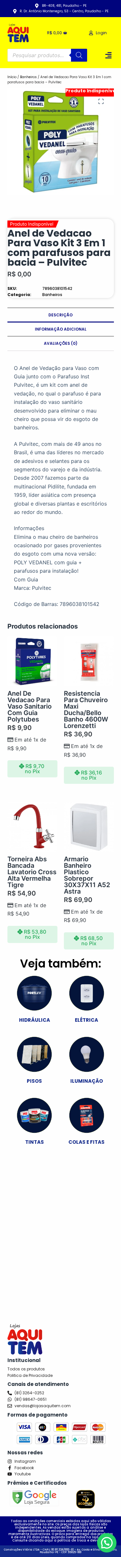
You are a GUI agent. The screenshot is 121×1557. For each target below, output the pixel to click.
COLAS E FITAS (86, 1142)
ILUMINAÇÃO (86, 1081)
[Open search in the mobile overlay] (47, 55)
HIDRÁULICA (34, 1020)
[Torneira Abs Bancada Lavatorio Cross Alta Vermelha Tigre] (32, 827)
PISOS (34, 1081)
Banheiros (28, 77)
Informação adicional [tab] (60, 329)
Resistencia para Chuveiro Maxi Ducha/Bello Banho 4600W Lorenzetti (86, 709)
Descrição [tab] (60, 315)
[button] (108, 55)
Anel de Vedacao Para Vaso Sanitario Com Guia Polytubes (29, 706)
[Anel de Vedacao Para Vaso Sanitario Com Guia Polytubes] (32, 661)
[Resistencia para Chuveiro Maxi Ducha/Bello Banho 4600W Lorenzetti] (89, 661)
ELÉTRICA (86, 1020)
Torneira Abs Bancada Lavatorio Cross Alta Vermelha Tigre (31, 872)
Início (11, 77)
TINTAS (34, 1142)
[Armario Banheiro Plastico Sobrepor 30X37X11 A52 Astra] (89, 827)
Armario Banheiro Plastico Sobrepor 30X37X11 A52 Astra (87, 875)
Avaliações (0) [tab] (60, 343)
